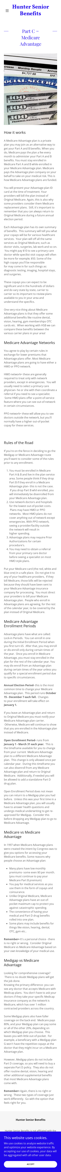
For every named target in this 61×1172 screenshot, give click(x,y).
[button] (8, 10)
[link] (30, 10)
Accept (30, 1164)
